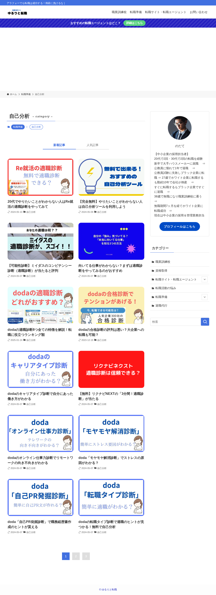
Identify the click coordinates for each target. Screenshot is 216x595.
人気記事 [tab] (93, 145)
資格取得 (161, 270)
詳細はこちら (134, 22)
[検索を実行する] (205, 322)
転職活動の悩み (165, 288)
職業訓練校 (162, 261)
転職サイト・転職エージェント (176, 279)
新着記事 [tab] (59, 145)
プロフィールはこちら (180, 226)
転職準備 (18, 127)
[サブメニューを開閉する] (205, 279)
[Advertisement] (108, 59)
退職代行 (161, 305)
